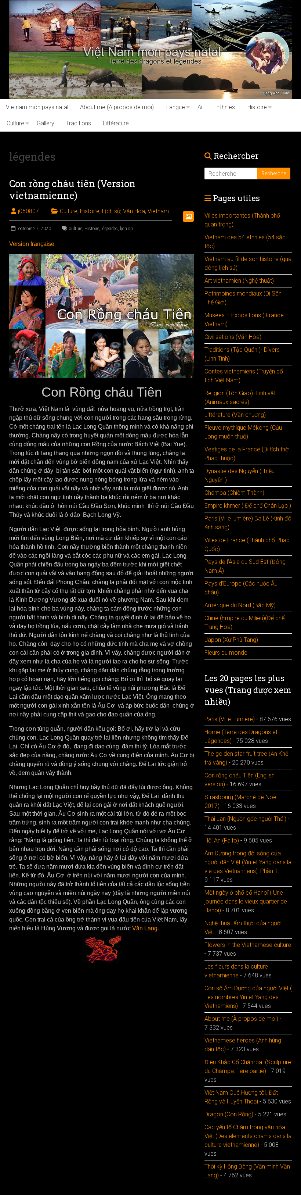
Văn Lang (144, 928)
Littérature (116, 123)
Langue (175, 107)
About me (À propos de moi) (117, 107)
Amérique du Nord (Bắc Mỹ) (240, 605)
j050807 (28, 211)
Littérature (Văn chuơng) (235, 414)
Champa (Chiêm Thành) (234, 492)
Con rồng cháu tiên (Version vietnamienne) (72, 189)
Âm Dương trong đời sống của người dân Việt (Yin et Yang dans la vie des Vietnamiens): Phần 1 (247, 862)
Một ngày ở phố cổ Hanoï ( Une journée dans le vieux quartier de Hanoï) (245, 901)
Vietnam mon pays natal (37, 107)
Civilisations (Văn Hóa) (232, 336)
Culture (15, 123)
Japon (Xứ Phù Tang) (231, 639)
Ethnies (226, 107)
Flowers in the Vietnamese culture (247, 944)
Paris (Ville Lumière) (229, 719)
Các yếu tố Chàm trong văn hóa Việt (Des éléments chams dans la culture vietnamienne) (247, 1136)
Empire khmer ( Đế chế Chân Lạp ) (247, 505)
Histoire (257, 107)
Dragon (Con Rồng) (228, 1114)
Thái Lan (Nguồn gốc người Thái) (245, 818)
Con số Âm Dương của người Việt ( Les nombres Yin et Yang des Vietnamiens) (248, 997)
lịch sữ (126, 228)
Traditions (78, 123)
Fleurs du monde (225, 652)
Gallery (45, 123)
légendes (109, 228)
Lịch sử (111, 211)
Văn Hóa (134, 211)
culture (75, 228)
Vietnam (158, 211)
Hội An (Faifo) (221, 840)
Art (201, 107)
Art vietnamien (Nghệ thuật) (239, 280)
